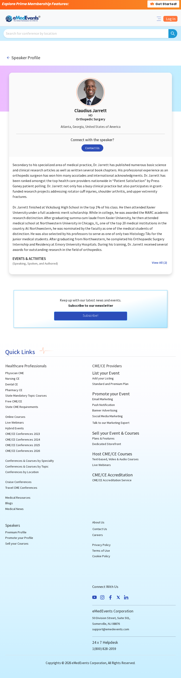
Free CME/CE (13, 401)
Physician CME (14, 373)
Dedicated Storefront (106, 444)
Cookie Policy (101, 556)
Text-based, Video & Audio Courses (115, 459)
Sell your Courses (16, 543)
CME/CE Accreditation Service (112, 480)
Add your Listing (103, 378)
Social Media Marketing (107, 416)
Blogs (9, 503)
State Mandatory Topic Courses (26, 396)
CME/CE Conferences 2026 (22, 451)
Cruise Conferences (18, 482)
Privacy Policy (101, 545)
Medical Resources (17, 498)
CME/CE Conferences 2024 (22, 439)
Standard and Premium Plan (110, 384)
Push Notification (103, 405)
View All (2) (159, 263)
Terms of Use (101, 551)
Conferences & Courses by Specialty (29, 461)
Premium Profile (15, 532)
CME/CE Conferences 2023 (22, 434)
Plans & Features (103, 438)
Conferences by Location (22, 472)
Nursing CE (12, 379)
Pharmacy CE (13, 390)
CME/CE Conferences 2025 (22, 445)
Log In (170, 19)
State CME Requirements (21, 407)
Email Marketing (102, 399)
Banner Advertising (104, 410)
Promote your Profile (19, 538)
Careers (97, 535)
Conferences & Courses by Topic (27, 466)
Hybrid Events (14, 428)
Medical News (14, 509)
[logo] (23, 18)
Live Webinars (14, 422)
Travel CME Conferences (21, 488)
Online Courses (15, 417)
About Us (98, 522)
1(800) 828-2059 (104, 648)
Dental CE (11, 384)
